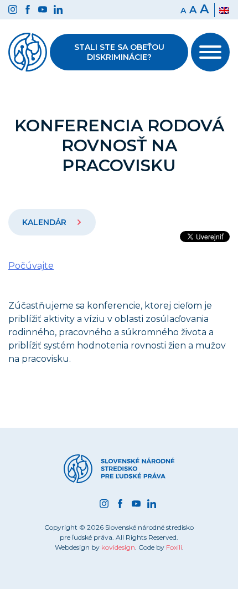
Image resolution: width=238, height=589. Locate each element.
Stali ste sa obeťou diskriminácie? (119, 52)
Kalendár (45, 222)
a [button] (192, 10)
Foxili (174, 547)
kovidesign (118, 547)
